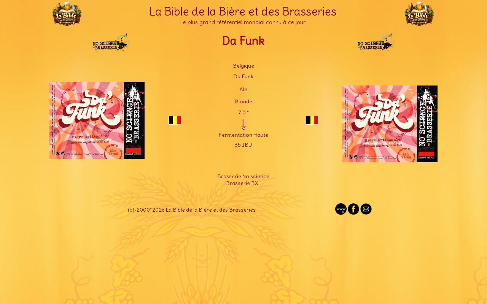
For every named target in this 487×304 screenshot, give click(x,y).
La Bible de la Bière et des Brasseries (242, 11)
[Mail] (366, 212)
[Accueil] (67, 23)
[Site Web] (341, 212)
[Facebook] (353, 212)
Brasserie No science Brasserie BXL (243, 180)
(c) (131, 209)
